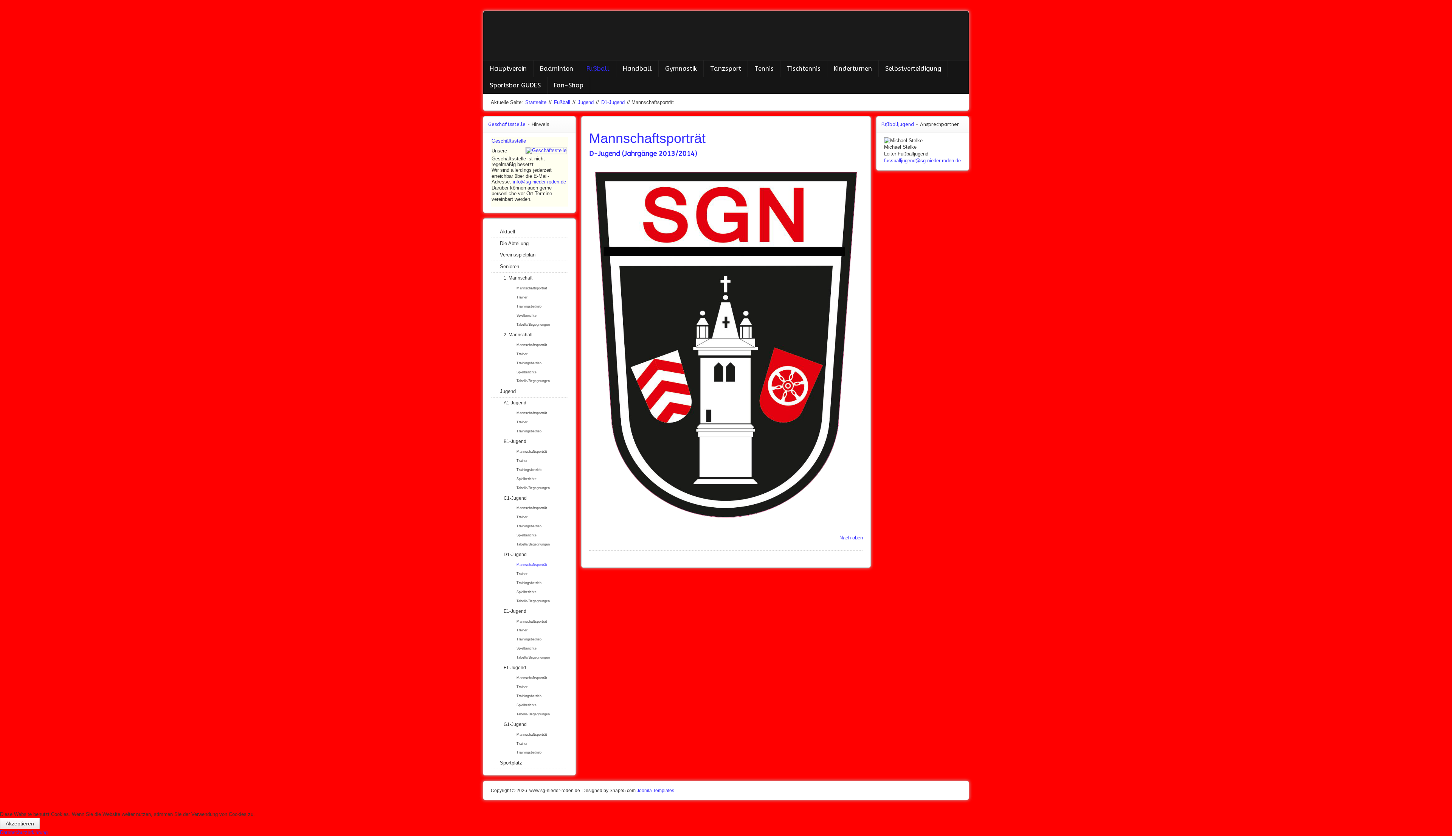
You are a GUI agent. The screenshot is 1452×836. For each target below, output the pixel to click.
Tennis (764, 68)
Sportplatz (511, 763)
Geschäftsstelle (509, 141)
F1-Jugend (515, 667)
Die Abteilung (514, 243)
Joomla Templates (655, 790)
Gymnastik (681, 68)
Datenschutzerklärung (24, 832)
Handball (637, 68)
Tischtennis (804, 68)
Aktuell (507, 232)
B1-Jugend (515, 441)
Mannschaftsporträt (532, 288)
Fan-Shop (568, 85)
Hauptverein (508, 68)
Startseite (535, 102)
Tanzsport (725, 68)
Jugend (586, 102)
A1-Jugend (515, 403)
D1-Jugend (613, 102)
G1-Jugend (515, 724)
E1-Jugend (515, 611)
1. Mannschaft (518, 278)
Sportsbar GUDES (515, 85)
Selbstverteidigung (913, 68)
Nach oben (851, 538)
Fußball (598, 68)
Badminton (556, 68)
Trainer (522, 297)
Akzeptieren (20, 823)
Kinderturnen (853, 68)
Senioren (509, 266)
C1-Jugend (515, 498)
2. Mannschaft (518, 335)
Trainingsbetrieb (529, 306)
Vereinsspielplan (517, 255)
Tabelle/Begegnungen (533, 324)
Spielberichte (527, 315)
